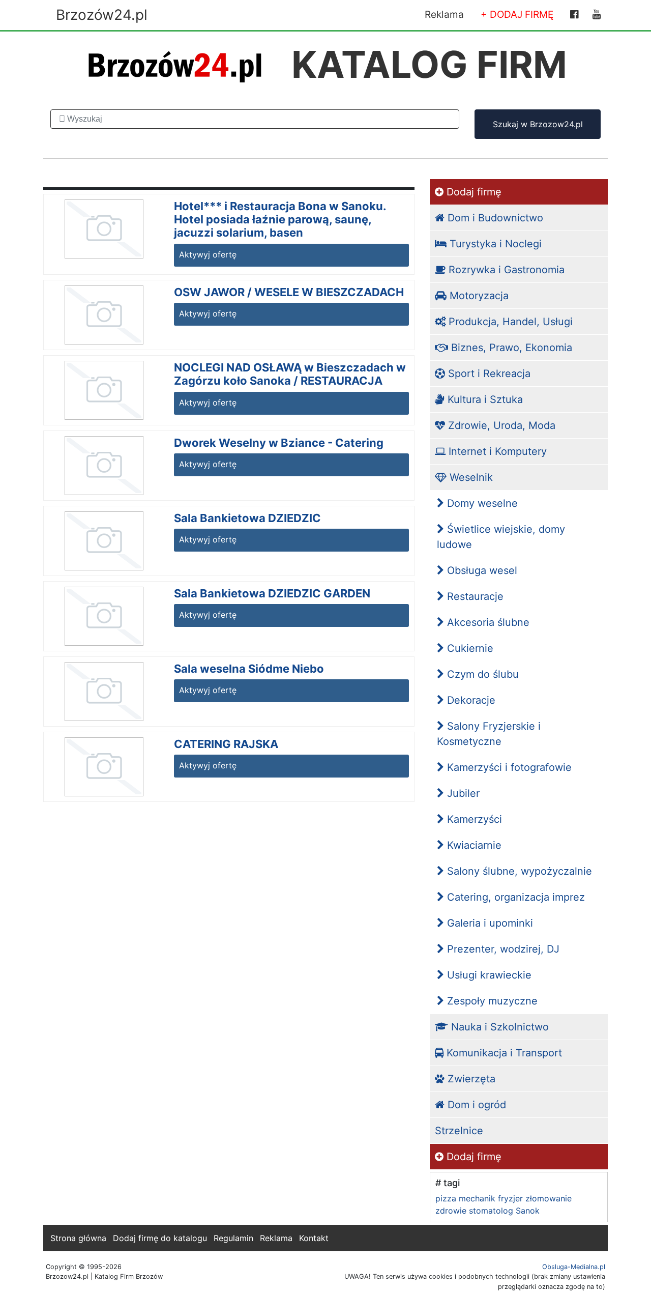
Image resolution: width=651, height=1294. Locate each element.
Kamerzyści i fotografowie (508, 767)
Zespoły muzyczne (491, 1001)
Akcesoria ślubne (486, 622)
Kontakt (314, 1238)
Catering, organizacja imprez (514, 897)
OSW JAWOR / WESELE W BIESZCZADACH (289, 292)
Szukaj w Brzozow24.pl (538, 124)
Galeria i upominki (488, 923)
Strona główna (78, 1238)
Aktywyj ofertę (207, 254)
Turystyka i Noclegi (494, 244)
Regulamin (233, 1238)
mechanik (477, 1198)
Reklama (444, 14)
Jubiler (462, 793)
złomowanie (548, 1198)
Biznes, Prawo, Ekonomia (510, 347)
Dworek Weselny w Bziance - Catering (278, 442)
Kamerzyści (473, 819)
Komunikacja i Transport (502, 1053)
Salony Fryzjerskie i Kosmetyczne (489, 733)
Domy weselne (481, 503)
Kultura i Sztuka (484, 399)
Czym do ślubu (481, 674)
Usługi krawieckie (487, 975)
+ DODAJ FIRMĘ (517, 14)
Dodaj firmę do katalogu (160, 1238)
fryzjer (510, 1198)
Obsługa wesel (480, 570)
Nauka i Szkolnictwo (498, 1027)
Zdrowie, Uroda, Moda (500, 425)
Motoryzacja (478, 296)
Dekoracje (469, 700)
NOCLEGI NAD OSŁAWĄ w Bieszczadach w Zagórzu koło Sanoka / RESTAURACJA (290, 374)
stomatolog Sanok (504, 1210)
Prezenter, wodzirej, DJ (501, 949)
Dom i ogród (475, 1105)
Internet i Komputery (496, 451)
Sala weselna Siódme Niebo (249, 668)
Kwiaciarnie (472, 845)
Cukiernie (468, 648)
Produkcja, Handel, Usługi (509, 321)
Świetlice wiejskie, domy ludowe (501, 537)
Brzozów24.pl (101, 14)
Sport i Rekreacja (487, 373)
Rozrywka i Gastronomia (505, 270)
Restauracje (474, 596)
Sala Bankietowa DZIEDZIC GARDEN (272, 593)
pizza (445, 1198)
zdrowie (450, 1210)
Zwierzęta (470, 1079)
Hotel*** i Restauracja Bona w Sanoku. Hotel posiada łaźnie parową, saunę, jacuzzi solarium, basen (280, 219)
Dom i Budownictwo (494, 218)
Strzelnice (459, 1131)
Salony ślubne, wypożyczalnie (518, 871)
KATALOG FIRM (429, 64)
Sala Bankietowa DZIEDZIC (247, 518)
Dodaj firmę (472, 192)
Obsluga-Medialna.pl (573, 1267)
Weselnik (470, 477)
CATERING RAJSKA (226, 744)
